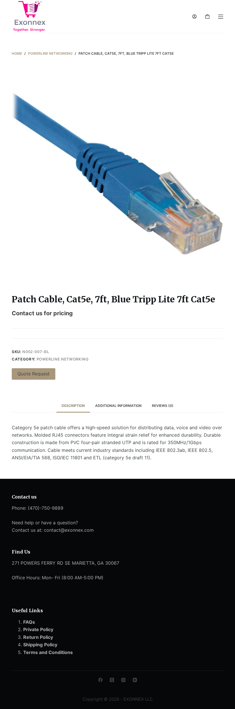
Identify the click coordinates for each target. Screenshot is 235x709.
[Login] (194, 16)
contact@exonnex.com (69, 530)
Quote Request (33, 374)
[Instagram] (123, 680)
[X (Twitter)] (112, 680)
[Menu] (220, 16)
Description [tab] (73, 405)
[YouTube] (135, 680)
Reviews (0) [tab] (162, 405)
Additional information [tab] (118, 405)
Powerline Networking (63, 359)
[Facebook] (100, 680)
